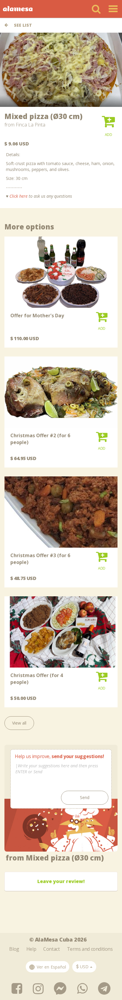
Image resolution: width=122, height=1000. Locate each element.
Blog (14, 949)
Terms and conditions (90, 949)
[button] (108, 124)
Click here (18, 196)
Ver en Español (51, 967)
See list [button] (22, 25)
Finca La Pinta (30, 124)
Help (31, 949)
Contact (51, 949)
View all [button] (19, 723)
